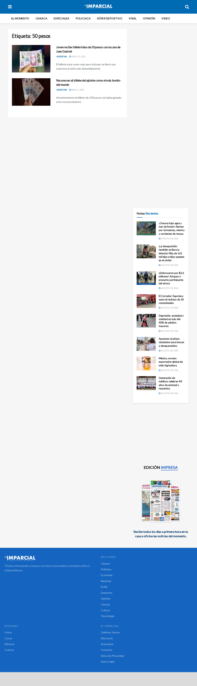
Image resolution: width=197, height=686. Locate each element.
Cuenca (9, 649)
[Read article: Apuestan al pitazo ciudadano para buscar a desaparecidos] (146, 344)
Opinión (149, 18)
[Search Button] (187, 6)
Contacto (106, 649)
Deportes (106, 592)
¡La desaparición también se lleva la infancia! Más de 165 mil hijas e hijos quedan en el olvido (171, 253)
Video (165, 18)
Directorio (107, 638)
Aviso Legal (107, 661)
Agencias (62, 56)
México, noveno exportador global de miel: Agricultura (171, 362)
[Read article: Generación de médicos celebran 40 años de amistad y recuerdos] (146, 383)
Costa (8, 638)
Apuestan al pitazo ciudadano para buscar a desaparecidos (171, 342)
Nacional (106, 581)
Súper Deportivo (109, 18)
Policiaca (83, 18)
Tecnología (107, 616)
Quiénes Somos (110, 632)
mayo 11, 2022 (78, 56)
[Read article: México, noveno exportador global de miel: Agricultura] (146, 363)
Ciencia (105, 604)
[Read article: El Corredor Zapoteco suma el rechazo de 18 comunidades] (146, 301)
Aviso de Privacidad (112, 655)
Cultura (105, 610)
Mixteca (9, 644)
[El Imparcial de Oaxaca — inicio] (50, 558)
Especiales (61, 18)
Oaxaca (41, 18)
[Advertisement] (161, 53)
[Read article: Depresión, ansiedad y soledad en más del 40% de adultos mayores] (146, 321)
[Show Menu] (10, 6)
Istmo (8, 632)
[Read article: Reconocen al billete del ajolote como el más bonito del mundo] (31, 92)
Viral (133, 18)
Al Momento (20, 18)
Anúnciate (107, 644)
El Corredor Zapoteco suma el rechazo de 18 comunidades (171, 299)
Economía (106, 575)
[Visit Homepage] (98, 6)
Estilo (104, 586)
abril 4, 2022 (77, 89)
